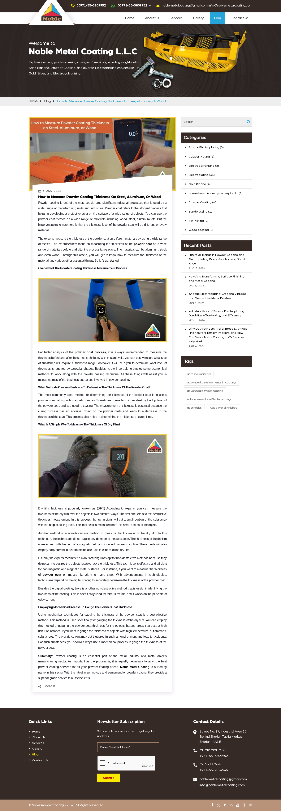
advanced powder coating (205, 390)
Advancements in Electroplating (209, 399)
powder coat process (90, 352)
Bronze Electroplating (206, 147)
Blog (217, 18)
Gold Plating (199, 184)
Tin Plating (198, 220)
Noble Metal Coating (134, 667)
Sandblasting (201, 211)
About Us (152, 18)
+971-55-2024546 (214, 770)
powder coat (143, 244)
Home (129, 18)
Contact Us (240, 18)
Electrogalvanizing (204, 165)
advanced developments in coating (211, 382)
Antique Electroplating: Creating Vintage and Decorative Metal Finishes (217, 296)
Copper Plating (201, 156)
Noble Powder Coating (47, 805)
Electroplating (202, 174)
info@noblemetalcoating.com (230, 5)
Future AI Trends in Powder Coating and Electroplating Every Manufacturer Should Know (218, 259)
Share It (49, 686)
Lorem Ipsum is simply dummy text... (215, 193)
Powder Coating (203, 202)
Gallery (198, 18)
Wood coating (201, 229)
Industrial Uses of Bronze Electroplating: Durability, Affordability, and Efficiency (217, 313)
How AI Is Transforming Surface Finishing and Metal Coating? (216, 278)
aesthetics (194, 407)
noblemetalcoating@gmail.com (185, 5)
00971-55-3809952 (91, 5)
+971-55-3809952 (214, 756)
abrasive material (199, 374)
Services (176, 18)
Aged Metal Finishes (223, 407)
